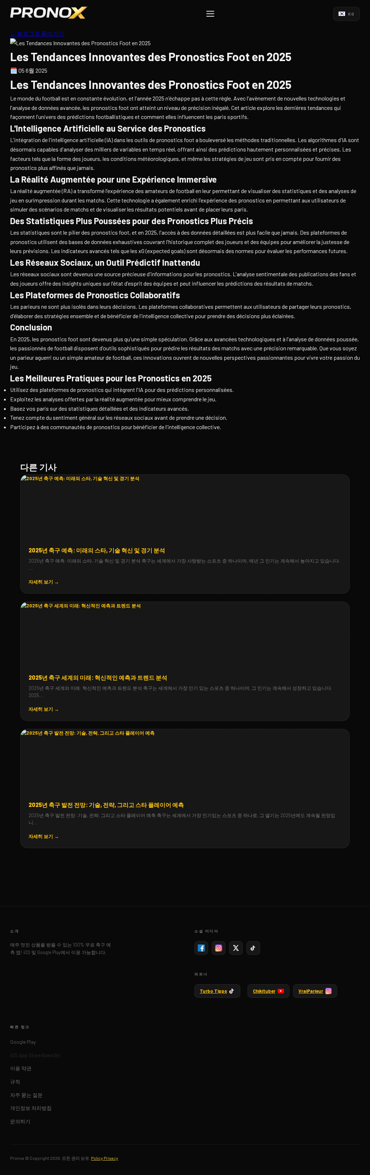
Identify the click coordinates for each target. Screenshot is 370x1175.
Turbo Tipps (213, 991)
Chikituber (264, 991)
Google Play (23, 1042)
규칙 (15, 1081)
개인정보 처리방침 (31, 1108)
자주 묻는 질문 (26, 1095)
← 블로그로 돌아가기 (37, 33)
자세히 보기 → (44, 582)
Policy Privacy (104, 1158)
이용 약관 (20, 1068)
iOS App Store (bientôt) (35, 1055)
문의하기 (20, 1121)
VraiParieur (310, 991)
